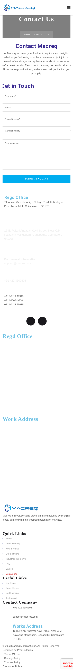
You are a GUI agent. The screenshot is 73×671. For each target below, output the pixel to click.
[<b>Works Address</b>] (8, 220)
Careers (9, 569)
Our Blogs (11, 583)
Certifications (12, 593)
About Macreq (13, 543)
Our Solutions (12, 554)
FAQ (8, 563)
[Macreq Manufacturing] (19, 7)
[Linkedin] (42, 321)
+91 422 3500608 (15, 280)
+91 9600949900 (13, 300)
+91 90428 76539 (13, 296)
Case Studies (12, 588)
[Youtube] (30, 321)
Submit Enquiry (36, 178)
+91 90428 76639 (13, 304)
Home (27, 34)
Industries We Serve (16, 559)
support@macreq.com (18, 263)
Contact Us (11, 574)
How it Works (12, 548)
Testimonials (12, 598)
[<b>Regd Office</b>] (8, 190)
